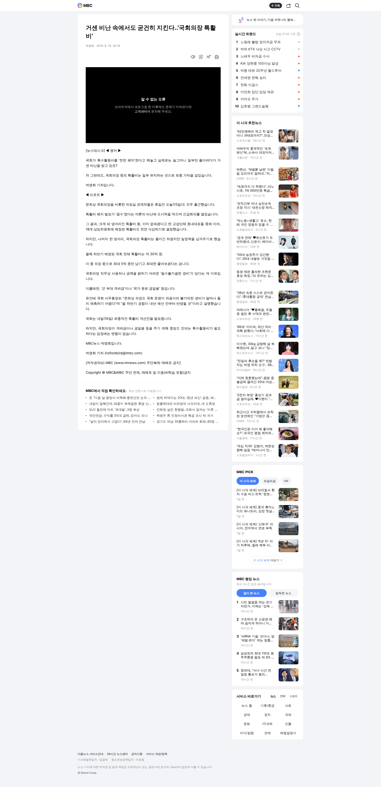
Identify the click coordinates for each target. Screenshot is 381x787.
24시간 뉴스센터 (117, 753)
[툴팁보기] (298, 34)
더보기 (266, 560)
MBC (87, 6)
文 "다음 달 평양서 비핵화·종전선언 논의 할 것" (120, 398)
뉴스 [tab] (273, 696)
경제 (247, 715)
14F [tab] (286, 481)
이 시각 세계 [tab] (248, 481)
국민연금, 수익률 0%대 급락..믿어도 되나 (118, 415)
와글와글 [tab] (270, 481)
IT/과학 (267, 724)
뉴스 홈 (246, 706)
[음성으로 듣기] (193, 57)
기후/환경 (267, 706)
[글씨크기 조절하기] (209, 57)
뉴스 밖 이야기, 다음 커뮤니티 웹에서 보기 (275, 20)
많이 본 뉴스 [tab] (251, 593)
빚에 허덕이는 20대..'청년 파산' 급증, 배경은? (188, 398)
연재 (267, 733)
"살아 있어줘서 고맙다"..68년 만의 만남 (117, 421)
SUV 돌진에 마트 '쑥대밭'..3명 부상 (114, 410)
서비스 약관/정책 (156, 753)
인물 (288, 724)
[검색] (298, 5)
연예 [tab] (282, 696)
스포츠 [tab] (293, 696)
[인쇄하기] (217, 57)
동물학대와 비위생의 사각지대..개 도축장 (186, 404)
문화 (247, 724)
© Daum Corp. (87, 772)
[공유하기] (288, 5)
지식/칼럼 (247, 733)
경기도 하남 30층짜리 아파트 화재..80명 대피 (188, 421)
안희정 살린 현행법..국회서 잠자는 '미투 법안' (188, 410)
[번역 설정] (201, 57)
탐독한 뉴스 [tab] (283, 593)
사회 (288, 706)
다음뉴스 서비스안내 (90, 753)
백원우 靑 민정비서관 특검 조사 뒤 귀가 (185, 415)
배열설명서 (288, 733)
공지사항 (136, 753)
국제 (288, 715)
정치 (267, 715)
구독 (277, 5)
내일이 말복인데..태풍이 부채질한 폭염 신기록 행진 (120, 404)
